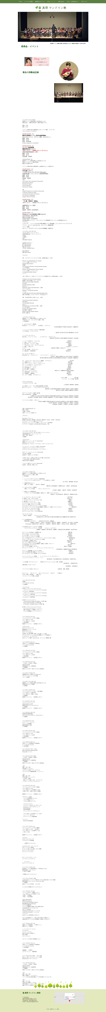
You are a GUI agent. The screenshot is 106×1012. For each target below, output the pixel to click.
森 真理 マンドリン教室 (31, 993)
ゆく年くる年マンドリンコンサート (30, 232)
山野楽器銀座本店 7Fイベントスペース (31, 234)
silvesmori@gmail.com (32, 1001)
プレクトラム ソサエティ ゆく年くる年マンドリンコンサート (36, 432)
